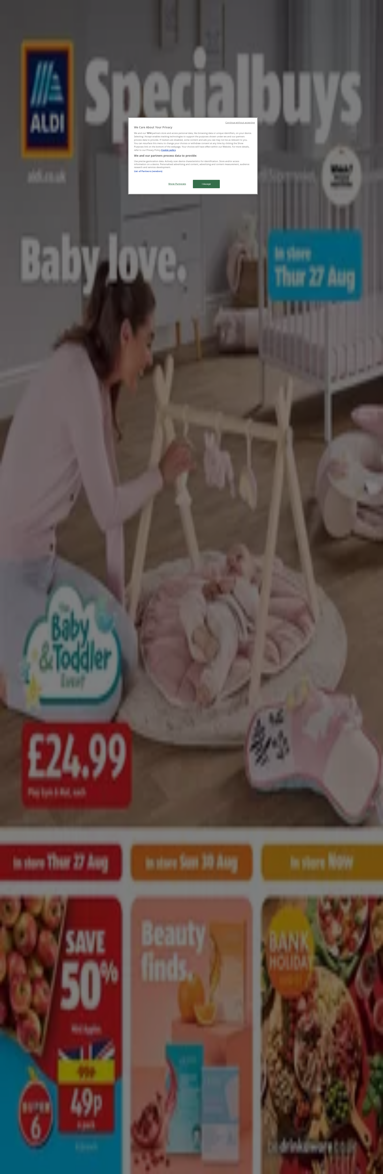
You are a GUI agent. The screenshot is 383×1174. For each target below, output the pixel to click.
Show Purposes (177, 183)
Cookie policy (168, 149)
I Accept (206, 183)
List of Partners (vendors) (148, 171)
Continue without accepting (240, 122)
